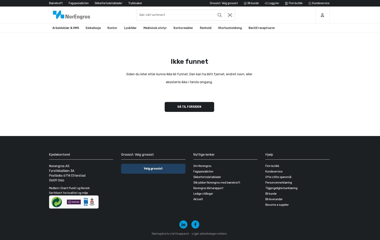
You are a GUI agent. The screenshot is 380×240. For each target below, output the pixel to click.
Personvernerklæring (278, 182)
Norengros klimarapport (208, 188)
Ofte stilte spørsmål (278, 177)
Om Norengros (202, 166)
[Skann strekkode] (230, 15)
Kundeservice (274, 171)
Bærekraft (56, 3)
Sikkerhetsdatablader (108, 3)
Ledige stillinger (203, 193)
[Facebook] (195, 224)
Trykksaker (135, 3)
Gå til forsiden (189, 107)
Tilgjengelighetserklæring (281, 188)
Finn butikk (272, 166)
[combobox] (185, 15)
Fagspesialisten (79, 3)
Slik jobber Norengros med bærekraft (216, 182)
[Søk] (220, 15)
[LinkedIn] (183, 224)
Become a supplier (277, 205)
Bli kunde (271, 193)
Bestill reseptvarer (262, 28)
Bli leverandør (274, 199)
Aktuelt (198, 199)
